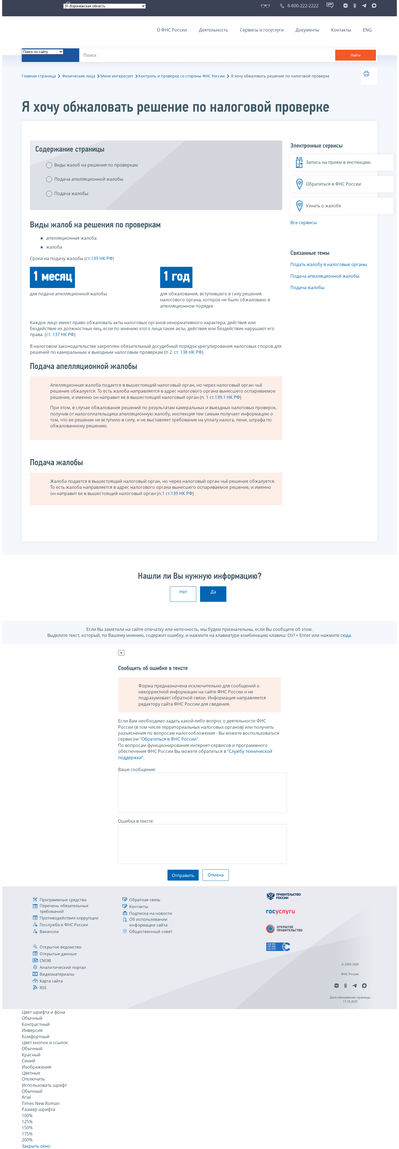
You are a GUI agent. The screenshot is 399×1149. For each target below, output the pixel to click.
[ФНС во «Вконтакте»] (345, 6)
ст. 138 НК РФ (188, 352)
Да (213, 592)
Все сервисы (303, 223)
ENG (367, 30)
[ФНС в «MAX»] (373, 6)
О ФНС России (172, 30)
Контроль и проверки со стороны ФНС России (181, 76)
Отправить (183, 875)
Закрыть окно (36, 1146)
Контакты (341, 30)
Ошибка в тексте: (136, 821)
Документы (307, 30)
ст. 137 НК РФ (60, 334)
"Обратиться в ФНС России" (169, 739)
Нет (183, 592)
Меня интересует (116, 76)
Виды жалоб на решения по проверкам (96, 165)
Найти (355, 55)
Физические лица (78, 76)
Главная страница (39, 76)
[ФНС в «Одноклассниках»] (355, 6)
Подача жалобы (71, 193)
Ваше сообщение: (137, 769)
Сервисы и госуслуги (262, 30)
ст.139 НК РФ (99, 258)
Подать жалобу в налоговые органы (328, 264)
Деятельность (213, 30)
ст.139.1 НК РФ (225, 397)
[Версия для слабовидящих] (266, 6)
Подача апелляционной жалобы (88, 179)
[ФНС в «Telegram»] (364, 6)
